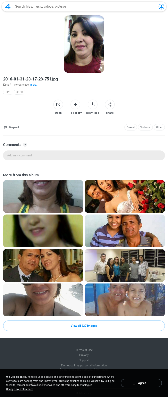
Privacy (84, 355)
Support (84, 360)
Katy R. (7, 84)
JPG (8, 92)
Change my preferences (19, 389)
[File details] (43, 196)
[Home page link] (7, 6)
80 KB (19, 92)
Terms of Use (84, 350)
